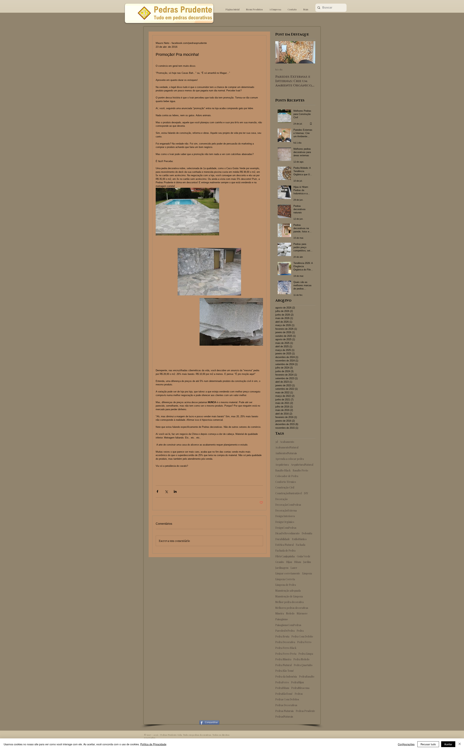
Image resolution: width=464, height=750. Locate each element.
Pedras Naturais (284, 711)
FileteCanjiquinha (285, 556)
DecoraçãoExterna (286, 510)
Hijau (289, 562)
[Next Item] (309, 52)
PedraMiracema (300, 688)
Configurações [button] (406, 744)
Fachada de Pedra (285, 550)
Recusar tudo (428, 744)
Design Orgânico (284, 522)
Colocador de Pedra (286, 476)
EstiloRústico (299, 539)
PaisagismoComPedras (288, 625)
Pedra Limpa (306, 653)
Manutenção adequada (288, 590)
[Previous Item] (281, 52)
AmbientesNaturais (286, 453)
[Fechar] (459, 744)
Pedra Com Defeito (302, 636)
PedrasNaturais (284, 716)
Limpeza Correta (285, 579)
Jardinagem (281, 567)
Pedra (300, 630)
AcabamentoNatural (286, 447)
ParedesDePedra (285, 630)
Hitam (297, 562)
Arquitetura (282, 464)
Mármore (302, 613)
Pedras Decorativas (286, 705)
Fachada (300, 544)
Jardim (307, 562)
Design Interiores (285, 516)
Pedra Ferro (304, 642)
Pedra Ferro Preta (285, 653)
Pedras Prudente (305, 711)
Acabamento (287, 442)
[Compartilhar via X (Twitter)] (166, 491)
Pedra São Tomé (284, 670)
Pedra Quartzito (303, 665)
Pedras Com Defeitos (287, 699)
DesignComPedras (285, 527)
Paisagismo (281, 619)
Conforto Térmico (285, 482)
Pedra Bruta (282, 636)
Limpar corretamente (287, 573)
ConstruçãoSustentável (288, 493)
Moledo (290, 613)
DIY (306, 493)
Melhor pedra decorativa (289, 602)
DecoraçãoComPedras (288, 504)
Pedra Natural (283, 665)
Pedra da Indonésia (286, 676)
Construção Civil (284, 487)
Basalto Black (283, 470)
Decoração (281, 499)
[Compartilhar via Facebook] (157, 491)
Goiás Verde (303, 556)
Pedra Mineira (283, 659)
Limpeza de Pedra (285, 585)
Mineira (279, 613)
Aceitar (448, 744)
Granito (279, 562)
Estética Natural (284, 544)
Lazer (294, 567)
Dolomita (307, 533)
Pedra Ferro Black (285, 648)
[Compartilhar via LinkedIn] (175, 491)
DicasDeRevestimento (287, 533)
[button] (254, 8)
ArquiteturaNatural (302, 464)
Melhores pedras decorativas (291, 608)
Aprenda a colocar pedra (289, 459)
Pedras (299, 693)
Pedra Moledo (301, 659)
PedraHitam (282, 688)
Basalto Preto (300, 470)
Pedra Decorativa (285, 642)
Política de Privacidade (153, 744)
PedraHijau (297, 682)
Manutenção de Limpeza (289, 596)
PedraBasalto (306, 676)
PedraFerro (282, 682)
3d (276, 442)
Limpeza (307, 573)
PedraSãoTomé (284, 693)
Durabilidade (282, 539)
